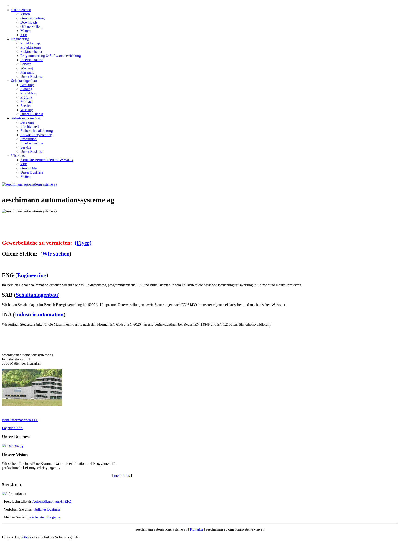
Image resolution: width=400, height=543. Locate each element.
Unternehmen (21, 10)
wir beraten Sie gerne (44, 517)
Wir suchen (55, 254)
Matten (25, 31)
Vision (25, 14)
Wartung (26, 68)
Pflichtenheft (29, 126)
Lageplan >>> (12, 428)
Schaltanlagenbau (24, 81)
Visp (23, 35)
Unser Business (31, 76)
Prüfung (26, 97)
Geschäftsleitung (32, 18)
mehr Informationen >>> (20, 420)
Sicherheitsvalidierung (36, 131)
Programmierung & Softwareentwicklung (50, 56)
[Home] (29, 184)
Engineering (20, 39)
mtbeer (26, 537)
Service (25, 64)
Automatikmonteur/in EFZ (51, 501)
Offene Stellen (30, 26)
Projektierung (30, 43)
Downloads (28, 22)
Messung (27, 72)
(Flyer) (83, 243)
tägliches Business (47, 509)
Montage (26, 101)
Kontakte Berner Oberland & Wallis (46, 160)
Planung (26, 89)
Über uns (18, 156)
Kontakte (196, 529)
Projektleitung (30, 47)
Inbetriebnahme (31, 60)
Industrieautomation (25, 118)
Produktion (28, 93)
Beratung (27, 85)
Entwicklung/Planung (36, 135)
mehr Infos (122, 475)
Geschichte (28, 168)
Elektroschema (31, 51)
